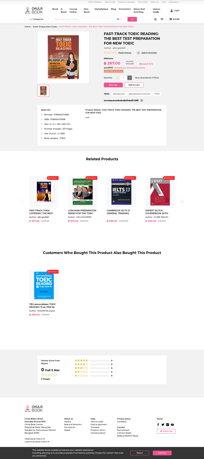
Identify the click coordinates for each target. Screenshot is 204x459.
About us (68, 419)
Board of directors (73, 424)
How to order (97, 422)
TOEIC (157, 94)
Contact (121, 427)
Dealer (67, 430)
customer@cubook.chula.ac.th (37, 441)
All (118, 19)
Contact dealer (124, 433)
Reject (140, 453)
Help (93, 419)
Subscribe (167, 431)
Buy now (113, 85)
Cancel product (98, 433)
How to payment (99, 424)
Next (182, 201)
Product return (98, 430)
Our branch (69, 427)
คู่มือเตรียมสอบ (119, 94)
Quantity (108, 78)
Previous (22, 201)
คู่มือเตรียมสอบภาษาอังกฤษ (139, 94)
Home (27, 27)
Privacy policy (124, 419)
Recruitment (123, 430)
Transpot (95, 427)
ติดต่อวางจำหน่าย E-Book (127, 436)
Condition (122, 422)
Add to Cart (134, 85)
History (67, 422)
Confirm (162, 453)
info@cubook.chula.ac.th (35, 438)
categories (38, 19)
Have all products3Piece (147, 78)
